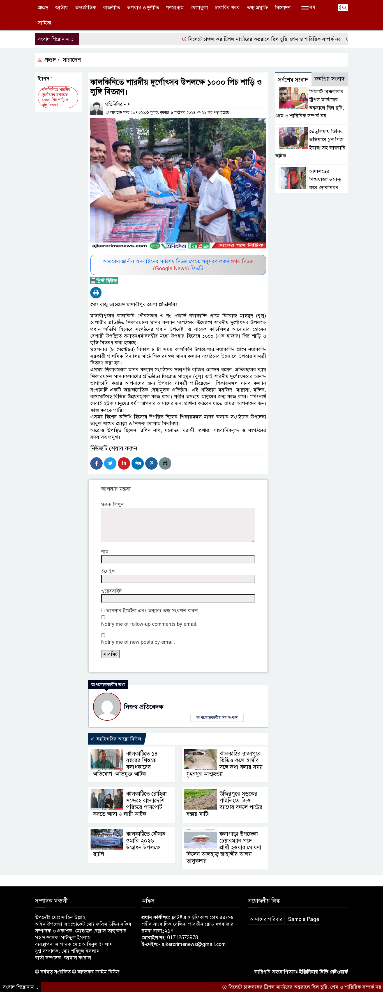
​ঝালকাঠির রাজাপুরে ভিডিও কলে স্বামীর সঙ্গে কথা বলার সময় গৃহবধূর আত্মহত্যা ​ (224, 763)
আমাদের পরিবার (266, 919)
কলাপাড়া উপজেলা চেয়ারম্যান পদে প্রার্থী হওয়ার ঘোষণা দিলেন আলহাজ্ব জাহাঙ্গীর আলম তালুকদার (223, 847)
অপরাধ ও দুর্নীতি (143, 7)
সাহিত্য (44, 23)
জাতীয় (61, 7)
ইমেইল (108, 571)
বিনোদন (283, 7)
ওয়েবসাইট (111, 591)
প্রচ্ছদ (43, 7)
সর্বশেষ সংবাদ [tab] (293, 79)
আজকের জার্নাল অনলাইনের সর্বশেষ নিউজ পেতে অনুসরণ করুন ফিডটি (178, 265)
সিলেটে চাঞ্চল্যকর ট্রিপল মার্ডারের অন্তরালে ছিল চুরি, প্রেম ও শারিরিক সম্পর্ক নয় (243, 39)
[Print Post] (95, 292)
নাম (105, 552)
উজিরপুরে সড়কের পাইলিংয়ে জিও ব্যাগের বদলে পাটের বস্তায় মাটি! (224, 804)
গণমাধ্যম (175, 7)
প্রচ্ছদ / (51, 59)
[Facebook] (96, 463)
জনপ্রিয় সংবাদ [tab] (330, 79)
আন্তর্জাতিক (85, 7)
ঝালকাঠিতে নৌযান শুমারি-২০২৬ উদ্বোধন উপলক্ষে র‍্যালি (129, 844)
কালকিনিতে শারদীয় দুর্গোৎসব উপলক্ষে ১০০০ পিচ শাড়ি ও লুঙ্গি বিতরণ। (56, 97)
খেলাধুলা (199, 7)
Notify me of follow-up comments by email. (149, 624)
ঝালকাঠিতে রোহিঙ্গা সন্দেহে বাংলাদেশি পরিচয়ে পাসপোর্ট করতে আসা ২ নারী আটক (130, 804)
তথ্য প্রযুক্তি (257, 7)
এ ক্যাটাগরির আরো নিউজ (116, 739)
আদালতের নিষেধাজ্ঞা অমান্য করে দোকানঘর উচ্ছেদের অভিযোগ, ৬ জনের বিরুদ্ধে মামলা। (309, 187)
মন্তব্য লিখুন (112, 504)
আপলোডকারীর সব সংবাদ (217, 717)
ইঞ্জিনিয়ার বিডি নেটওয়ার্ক (323, 972)
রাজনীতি (111, 7)
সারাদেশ (72, 59)
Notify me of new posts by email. (138, 642)
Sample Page (303, 919)
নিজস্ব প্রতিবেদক (143, 707)
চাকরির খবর (227, 7)
